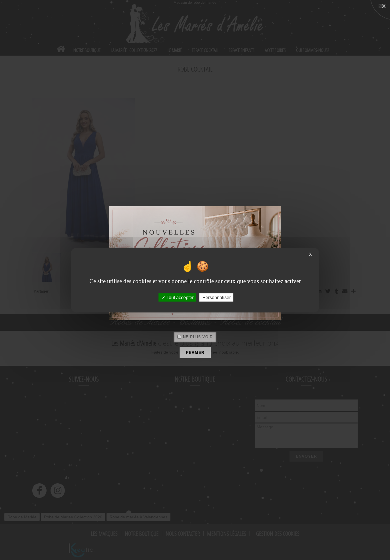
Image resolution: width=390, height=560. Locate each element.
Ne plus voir (198, 337)
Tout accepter (179, 297)
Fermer (195, 352)
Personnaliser (216, 297)
